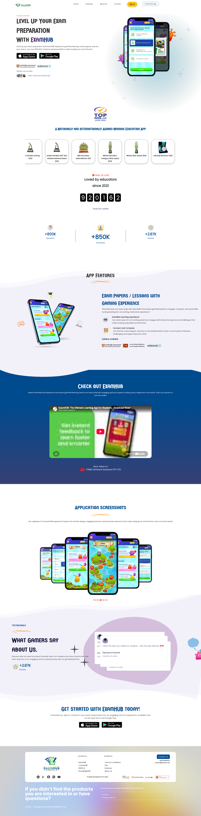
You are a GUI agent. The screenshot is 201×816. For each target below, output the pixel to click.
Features (89, 4)
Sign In (132, 4)
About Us (103, 4)
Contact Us (163, 757)
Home (76, 4)
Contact (117, 4)
